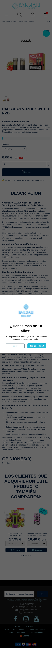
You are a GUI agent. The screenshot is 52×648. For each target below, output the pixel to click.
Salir (15, 346)
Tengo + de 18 (37, 346)
